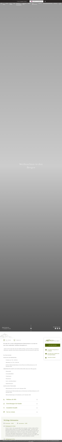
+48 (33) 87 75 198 (7, 328)
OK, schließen (31, 441)
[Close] (45, 1)
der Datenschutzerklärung (54, 440)
